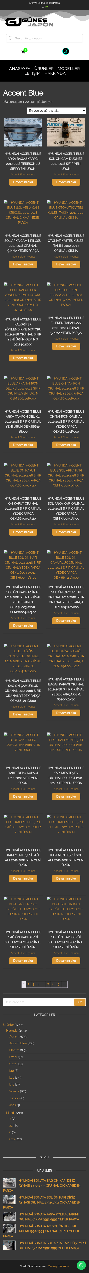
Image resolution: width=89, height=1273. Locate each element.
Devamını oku (23, 182)
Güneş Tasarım (58, 1266)
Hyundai (31, 174)
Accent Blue (18, 174)
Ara (79, 1002)
